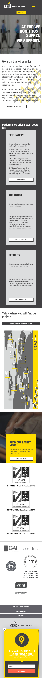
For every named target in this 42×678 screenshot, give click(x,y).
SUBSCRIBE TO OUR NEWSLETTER (21, 324)
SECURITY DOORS (21, 300)
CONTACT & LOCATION (14, 106)
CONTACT (21, 12)
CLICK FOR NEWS (21, 459)
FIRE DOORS (21, 180)
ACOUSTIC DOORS (21, 240)
